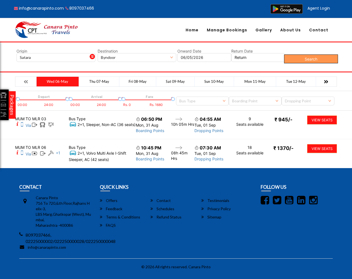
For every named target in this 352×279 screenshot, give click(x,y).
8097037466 (81, 8)
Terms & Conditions (122, 217)
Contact (318, 30)
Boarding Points (150, 130)
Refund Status (169, 217)
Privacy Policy (219, 208)
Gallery (263, 30)
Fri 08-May (138, 81)
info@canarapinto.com (41, 8)
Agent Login (318, 8)
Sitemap (214, 217)
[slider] (17, 98)
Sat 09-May (175, 81)
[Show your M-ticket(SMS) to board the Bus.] (22, 125)
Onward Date (189, 51)
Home (192, 30)
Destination (108, 51)
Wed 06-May (57, 81)
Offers (111, 200)
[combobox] (202, 101)
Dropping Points (208, 130)
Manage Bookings (227, 30)
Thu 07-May (99, 81)
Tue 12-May (296, 81)
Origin (21, 51)
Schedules (165, 208)
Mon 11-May (255, 81)
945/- (283, 119)
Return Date (242, 51)
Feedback (113, 208)
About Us (290, 30)
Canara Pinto (199, 266)
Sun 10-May (214, 81)
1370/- (283, 148)
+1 (58, 153)
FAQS (110, 225)
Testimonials (218, 200)
